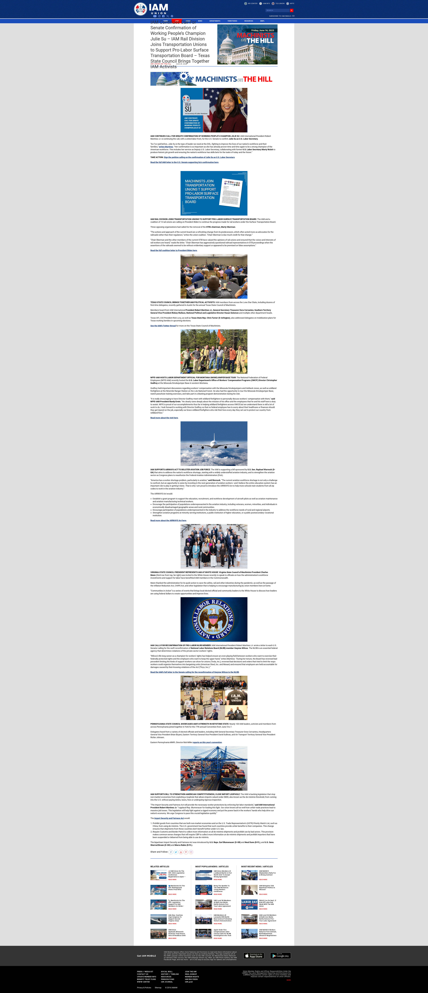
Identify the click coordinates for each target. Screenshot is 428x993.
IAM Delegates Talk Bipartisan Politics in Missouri (267, 887)
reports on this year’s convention (207, 742)
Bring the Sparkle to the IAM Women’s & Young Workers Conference (221, 888)
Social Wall (167, 972)
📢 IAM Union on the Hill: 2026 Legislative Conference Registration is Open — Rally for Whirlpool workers (177, 875)
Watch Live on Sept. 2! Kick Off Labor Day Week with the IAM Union (267, 903)
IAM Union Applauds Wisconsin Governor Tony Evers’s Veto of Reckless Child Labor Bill (177, 933)
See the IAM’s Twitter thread (163, 326)
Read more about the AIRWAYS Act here (168, 520)
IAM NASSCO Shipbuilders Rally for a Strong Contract (267, 873)
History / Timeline (170, 974)
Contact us (142, 974)
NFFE (292, 3)
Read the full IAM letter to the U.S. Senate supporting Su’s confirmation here (184, 162)
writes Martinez (166, 147)
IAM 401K (189, 982)
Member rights (192, 977)
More (289, 980)
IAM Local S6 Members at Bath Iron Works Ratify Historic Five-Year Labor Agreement (222, 903)
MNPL (262, 21)
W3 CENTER (252, 3)
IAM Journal (167, 982)
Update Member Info (146, 977)
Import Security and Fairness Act (169, 818)
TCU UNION (280, 3)
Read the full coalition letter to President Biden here (173, 250)
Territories (232, 21)
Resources (248, 21)
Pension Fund (167, 979)
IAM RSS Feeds (191, 979)
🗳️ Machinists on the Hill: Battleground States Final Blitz (176, 887)
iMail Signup (191, 974)
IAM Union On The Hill (160, 64)
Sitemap (158, 988)
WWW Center (143, 982)
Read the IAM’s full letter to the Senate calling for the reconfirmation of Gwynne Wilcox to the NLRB (194, 672)
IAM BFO (266, 3)
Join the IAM (191, 972)
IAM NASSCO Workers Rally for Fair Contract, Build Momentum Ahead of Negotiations (268, 932)
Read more (172, 879)
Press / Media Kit (145, 972)
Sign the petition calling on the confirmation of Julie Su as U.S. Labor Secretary (199, 157)
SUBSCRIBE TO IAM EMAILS (280, 16)
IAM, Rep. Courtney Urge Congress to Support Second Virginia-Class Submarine (175, 919)
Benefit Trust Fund (146, 979)
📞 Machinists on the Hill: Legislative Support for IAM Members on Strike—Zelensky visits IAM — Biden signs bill (176, 905)
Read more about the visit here (164, 418)
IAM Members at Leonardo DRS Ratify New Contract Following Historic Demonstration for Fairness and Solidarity (223, 919)
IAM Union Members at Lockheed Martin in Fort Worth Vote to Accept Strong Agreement (223, 874)
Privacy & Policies (144, 988)
